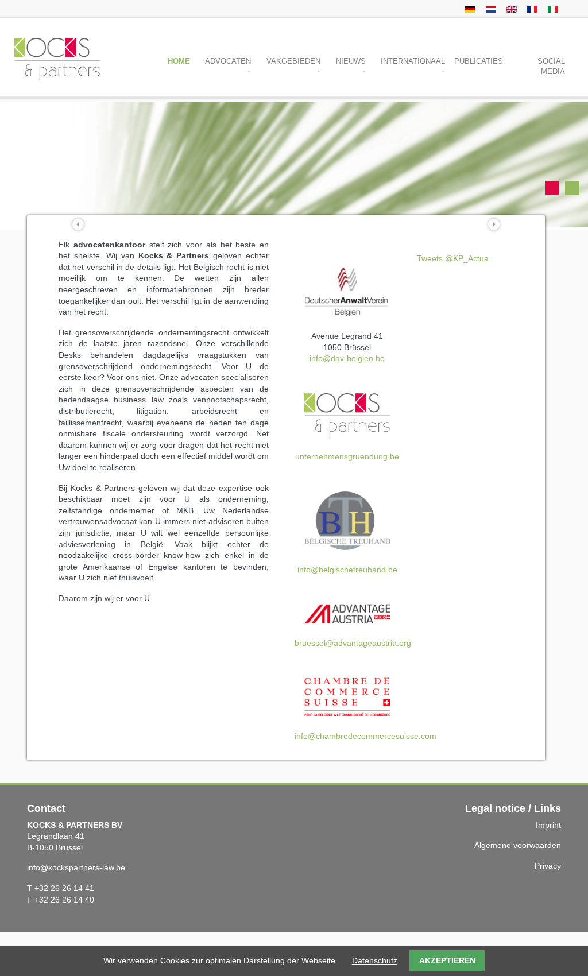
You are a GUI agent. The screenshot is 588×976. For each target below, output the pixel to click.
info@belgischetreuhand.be (347, 569)
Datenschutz (374, 960)
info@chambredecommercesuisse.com (365, 736)
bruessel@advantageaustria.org (353, 643)
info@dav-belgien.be (347, 358)
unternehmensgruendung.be (347, 456)
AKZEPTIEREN (447, 960)
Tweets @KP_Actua (453, 258)
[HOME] (468, 8)
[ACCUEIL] (530, 8)
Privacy (548, 865)
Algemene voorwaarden (517, 845)
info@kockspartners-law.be (76, 867)
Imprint (548, 825)
